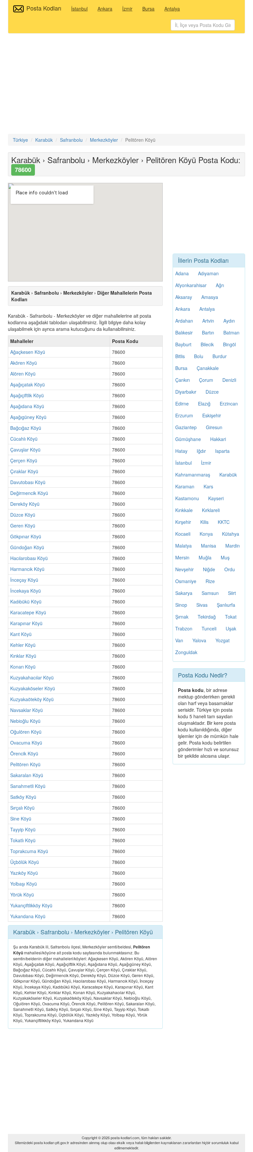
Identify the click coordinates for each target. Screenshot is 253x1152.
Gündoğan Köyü (27, 547)
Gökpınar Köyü (25, 536)
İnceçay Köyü (24, 579)
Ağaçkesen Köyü (27, 352)
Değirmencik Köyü (29, 493)
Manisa (208, 545)
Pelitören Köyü (25, 764)
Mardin (232, 545)
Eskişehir (211, 415)
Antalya (172, 8)
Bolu (198, 356)
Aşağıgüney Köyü (28, 417)
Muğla (205, 557)
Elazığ (204, 403)
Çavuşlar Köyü (25, 449)
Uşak (231, 628)
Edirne (182, 403)
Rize (210, 581)
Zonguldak (186, 652)
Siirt (232, 593)
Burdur (219, 356)
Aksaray (183, 297)
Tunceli (209, 628)
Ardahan (184, 320)
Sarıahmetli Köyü (27, 786)
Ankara (105, 8)
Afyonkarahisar (191, 285)
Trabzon (183, 628)
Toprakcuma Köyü (29, 851)
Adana (182, 273)
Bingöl (229, 344)
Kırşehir (183, 522)
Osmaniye (185, 581)
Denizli (229, 380)
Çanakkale (208, 368)
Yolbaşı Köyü (23, 883)
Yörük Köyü (22, 894)
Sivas (202, 604)
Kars (208, 486)
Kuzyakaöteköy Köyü (32, 699)
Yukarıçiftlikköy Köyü (31, 905)
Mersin (182, 557)
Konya (206, 533)
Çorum (206, 380)
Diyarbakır (185, 391)
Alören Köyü (23, 373)
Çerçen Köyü (23, 460)
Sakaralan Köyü (26, 775)
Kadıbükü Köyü (26, 601)
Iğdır (201, 451)
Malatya (183, 545)
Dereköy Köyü (25, 504)
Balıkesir (184, 332)
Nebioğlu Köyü (25, 721)
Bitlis (180, 356)
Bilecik (207, 344)
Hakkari (218, 439)
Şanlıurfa (226, 604)
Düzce (212, 391)
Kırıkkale (184, 510)
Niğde (209, 569)
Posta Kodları (43, 8)
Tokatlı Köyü (23, 840)
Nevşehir (184, 569)
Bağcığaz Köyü (25, 428)
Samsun (210, 593)
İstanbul (79, 8)
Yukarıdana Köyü (27, 916)
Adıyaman (208, 273)
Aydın (229, 320)
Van (179, 640)
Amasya (209, 297)
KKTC (224, 522)
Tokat (231, 616)
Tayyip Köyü (23, 829)
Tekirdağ (207, 616)
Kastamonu (187, 498)
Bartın (208, 332)
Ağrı (220, 285)
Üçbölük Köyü (24, 862)
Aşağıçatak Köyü (27, 384)
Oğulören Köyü (26, 731)
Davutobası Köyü (27, 482)
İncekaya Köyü (25, 590)
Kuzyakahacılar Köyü (32, 677)
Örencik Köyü (24, 753)
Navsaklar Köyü (26, 710)
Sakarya (183, 593)
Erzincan (229, 403)
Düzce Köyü (22, 514)
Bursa (148, 8)
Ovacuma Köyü (26, 742)
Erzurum (184, 415)
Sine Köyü (20, 818)
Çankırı (182, 380)
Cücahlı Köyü (24, 438)
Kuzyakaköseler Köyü (32, 688)
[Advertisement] (126, 84)
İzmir (127, 8)
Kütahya (230, 533)
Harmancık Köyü (27, 569)
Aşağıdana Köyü (27, 406)
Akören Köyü (23, 362)
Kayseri (216, 498)
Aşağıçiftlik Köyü (27, 395)
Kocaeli (182, 533)
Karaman (184, 486)
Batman (231, 332)
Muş (225, 557)
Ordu (229, 569)
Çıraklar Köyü (24, 471)
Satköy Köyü (23, 797)
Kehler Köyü (23, 645)
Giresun (214, 427)
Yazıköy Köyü (24, 873)
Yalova (199, 640)
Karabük (228, 474)
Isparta (222, 451)
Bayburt (183, 344)
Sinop (181, 604)
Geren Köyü (22, 525)
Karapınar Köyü (26, 623)
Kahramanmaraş (192, 474)
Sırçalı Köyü (22, 807)
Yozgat (222, 640)
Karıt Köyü (21, 634)
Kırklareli (211, 510)
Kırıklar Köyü (23, 655)
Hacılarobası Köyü (29, 558)
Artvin (208, 320)
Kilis (204, 522)
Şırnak (181, 616)
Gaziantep (186, 427)
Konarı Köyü (23, 666)
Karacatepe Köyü (28, 612)
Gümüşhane (188, 439)
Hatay (181, 451)
